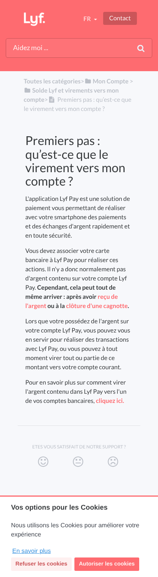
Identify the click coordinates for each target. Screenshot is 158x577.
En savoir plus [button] (31, 551)
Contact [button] (120, 18)
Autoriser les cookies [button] (107, 564)
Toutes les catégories (52, 81)
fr (87, 19)
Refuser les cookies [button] (41, 564)
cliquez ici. (110, 400)
